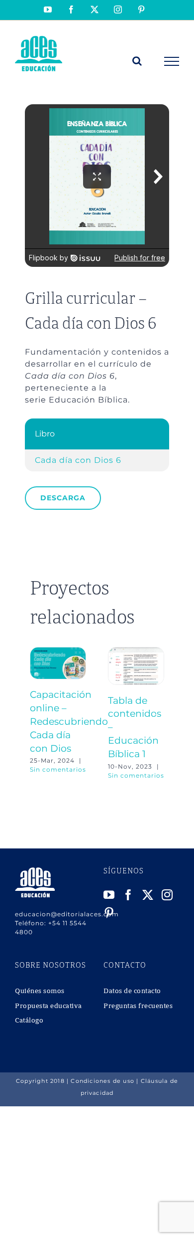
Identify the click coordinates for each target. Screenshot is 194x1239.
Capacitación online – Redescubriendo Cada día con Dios (69, 721)
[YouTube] (109, 894)
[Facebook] (128, 894)
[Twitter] (148, 894)
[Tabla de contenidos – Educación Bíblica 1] (136, 651)
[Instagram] (167, 894)
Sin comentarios (58, 769)
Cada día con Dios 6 (78, 460)
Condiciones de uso (102, 1080)
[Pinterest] (109, 912)
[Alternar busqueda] (137, 61)
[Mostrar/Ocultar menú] (172, 61)
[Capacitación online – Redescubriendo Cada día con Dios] (58, 651)
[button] (37, 713)
